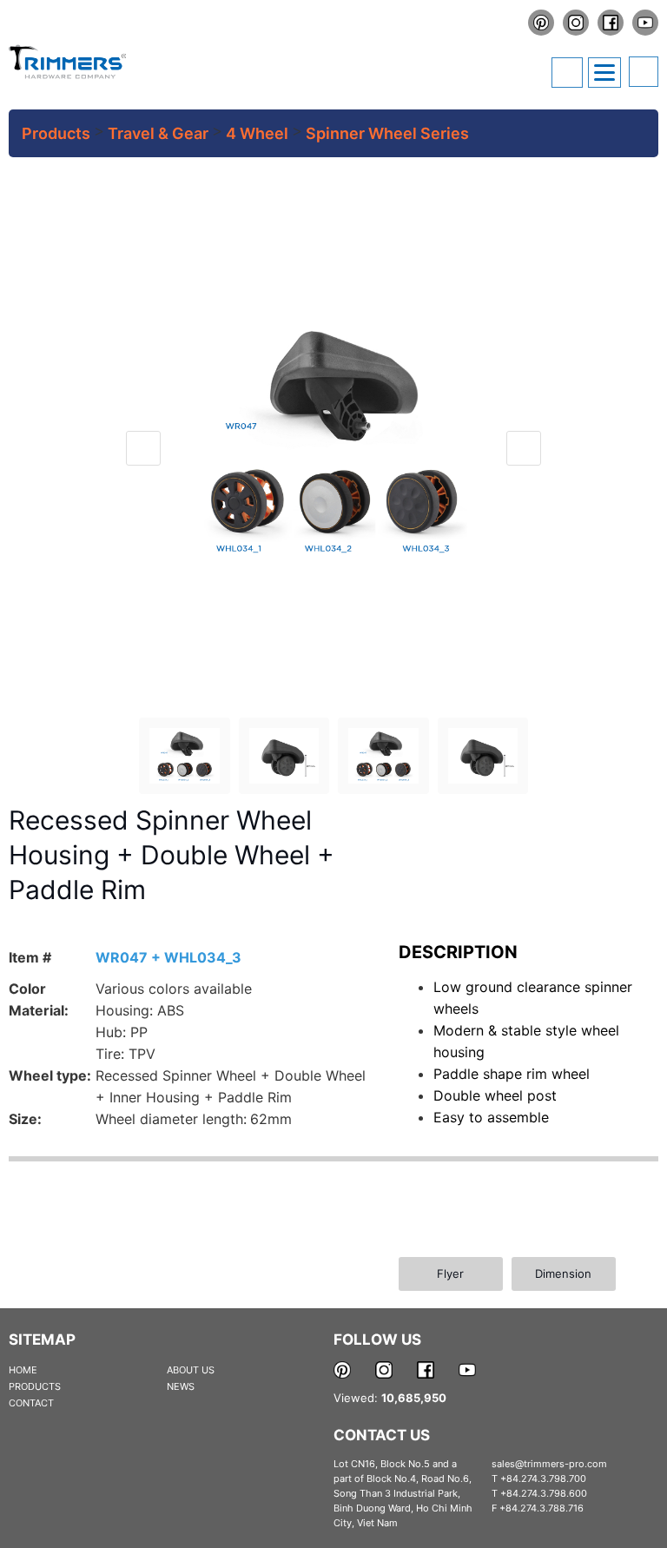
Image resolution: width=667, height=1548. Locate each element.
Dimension (563, 1273)
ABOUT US (191, 1370)
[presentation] (143, 448)
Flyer (450, 1273)
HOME (23, 1370)
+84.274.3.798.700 (543, 1478)
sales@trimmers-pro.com (549, 1464)
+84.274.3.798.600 (543, 1493)
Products (56, 133)
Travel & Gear (158, 133)
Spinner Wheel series (387, 133)
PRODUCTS (35, 1386)
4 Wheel (257, 133)
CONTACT (31, 1403)
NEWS (181, 1386)
